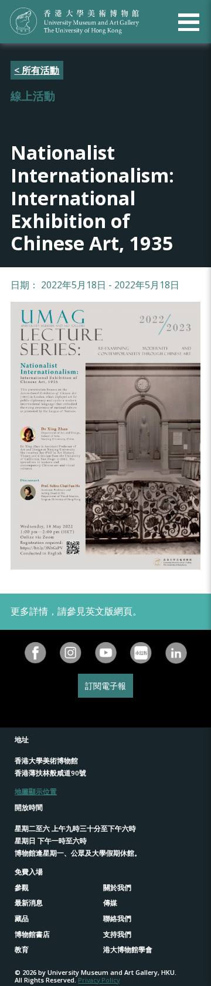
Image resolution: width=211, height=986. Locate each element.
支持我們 (117, 934)
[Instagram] (70, 653)
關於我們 (117, 887)
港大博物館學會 (127, 949)
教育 (22, 949)
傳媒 (110, 902)
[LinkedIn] (175, 653)
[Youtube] (105, 653)
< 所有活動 (36, 70)
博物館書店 (32, 934)
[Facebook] (35, 653)
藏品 (22, 918)
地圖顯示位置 (36, 791)
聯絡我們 (117, 918)
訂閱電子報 (105, 685)
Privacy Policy (99, 979)
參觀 (22, 887)
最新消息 (29, 902)
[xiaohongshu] (140, 653)
